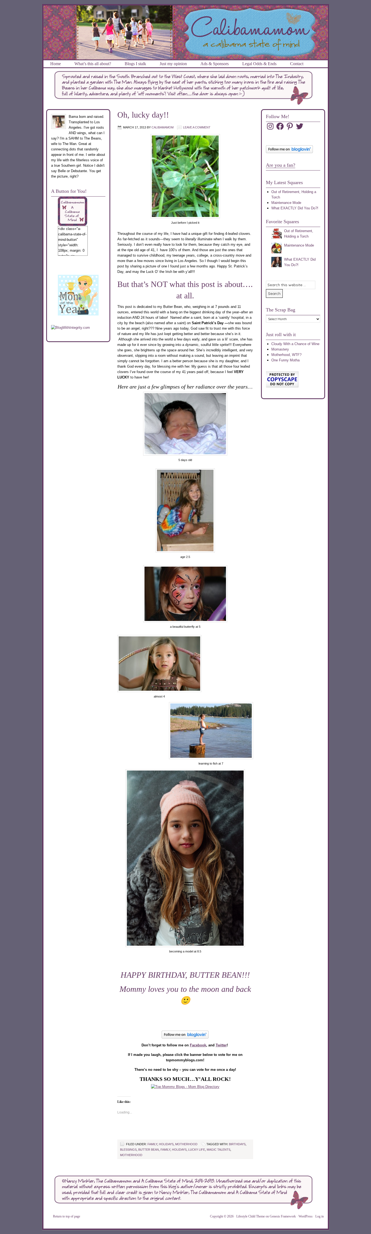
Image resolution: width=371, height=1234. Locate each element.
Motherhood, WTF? (286, 355)
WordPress (305, 1216)
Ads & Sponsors (214, 63)
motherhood (186, 1144)
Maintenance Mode (286, 203)
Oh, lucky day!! (143, 114)
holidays (166, 1144)
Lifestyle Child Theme (250, 1216)
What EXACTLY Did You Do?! (294, 208)
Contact (296, 63)
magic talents (218, 1149)
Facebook (198, 1045)
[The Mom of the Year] (78, 314)
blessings (128, 1149)
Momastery (280, 349)
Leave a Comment (196, 127)
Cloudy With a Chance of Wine (295, 344)
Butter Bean (148, 1149)
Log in (319, 1216)
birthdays (237, 1144)
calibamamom (163, 127)
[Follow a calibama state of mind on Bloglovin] (289, 152)
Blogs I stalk (135, 63)
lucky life (196, 1149)
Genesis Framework (283, 1216)
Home (55, 63)
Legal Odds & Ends (259, 63)
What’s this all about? (92, 63)
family (152, 1144)
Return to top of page (66, 1216)
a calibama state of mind (185, 11)
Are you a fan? (280, 165)
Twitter (221, 1045)
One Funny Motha (285, 360)
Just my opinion (173, 63)
